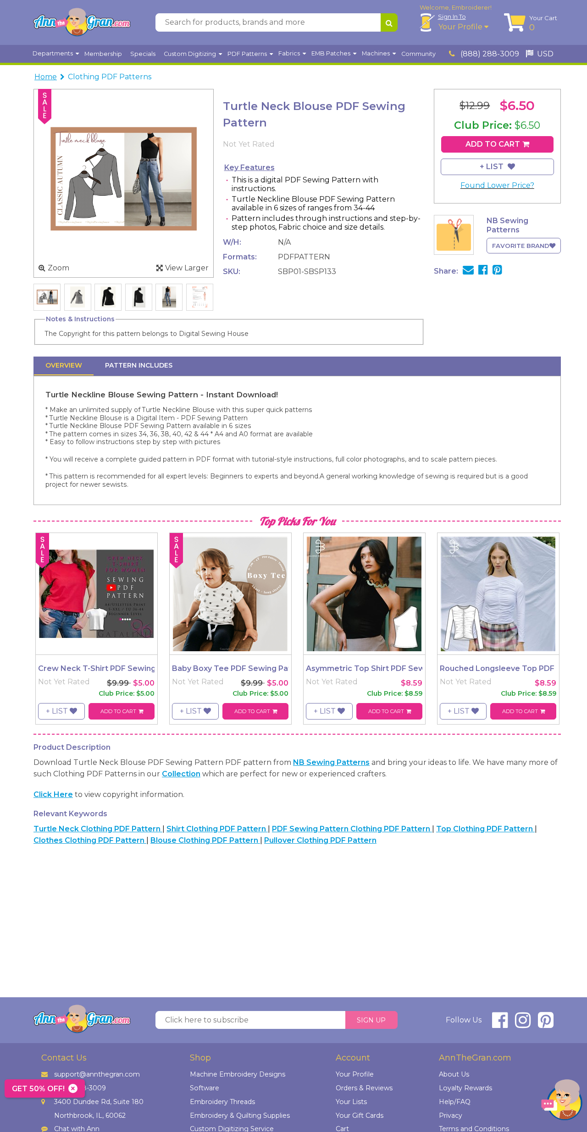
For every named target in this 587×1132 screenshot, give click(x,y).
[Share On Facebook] (483, 271)
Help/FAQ (455, 1102)
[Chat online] (561, 1102)
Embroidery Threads (222, 1102)
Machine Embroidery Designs (237, 1074)
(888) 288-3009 (489, 53)
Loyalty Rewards (465, 1088)
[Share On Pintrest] (497, 271)
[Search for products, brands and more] (389, 22)
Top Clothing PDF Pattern (485, 828)
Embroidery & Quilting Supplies (240, 1115)
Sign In (452, 16)
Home (45, 76)
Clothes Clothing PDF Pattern (89, 840)
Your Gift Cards (359, 1115)
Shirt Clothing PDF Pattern (217, 828)
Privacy (450, 1115)
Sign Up (371, 1020)
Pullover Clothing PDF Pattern (320, 840)
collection (181, 773)
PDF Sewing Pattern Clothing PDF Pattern (352, 828)
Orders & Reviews (364, 1088)
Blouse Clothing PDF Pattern (205, 840)
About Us (454, 1074)
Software (204, 1088)
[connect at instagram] (523, 1024)
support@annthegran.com (97, 1074)
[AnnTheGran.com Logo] (81, 22)
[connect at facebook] (500, 1024)
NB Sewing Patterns (331, 762)
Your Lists (351, 1102)
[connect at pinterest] (546, 1024)
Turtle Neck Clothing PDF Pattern (97, 828)
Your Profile (461, 26)
